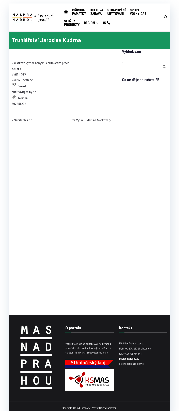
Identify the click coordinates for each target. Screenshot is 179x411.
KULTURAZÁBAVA (96, 12)
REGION (89, 23)
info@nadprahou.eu (129, 358)
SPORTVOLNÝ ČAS (138, 12)
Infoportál (86, 408)
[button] (96, 23)
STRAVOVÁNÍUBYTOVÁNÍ (116, 12)
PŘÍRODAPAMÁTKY (79, 12)
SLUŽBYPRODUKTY (72, 23)
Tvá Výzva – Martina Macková (89, 120)
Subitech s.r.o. (23, 120)
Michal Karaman (108, 408)
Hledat (164, 66)
